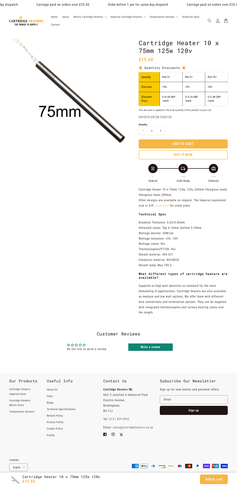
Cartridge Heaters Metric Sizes (19, 403)
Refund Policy (55, 415)
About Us (52, 389)
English (16, 467)
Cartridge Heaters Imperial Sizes (19, 391)
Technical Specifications (61, 409)
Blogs (50, 402)
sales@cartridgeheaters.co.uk (133, 427)
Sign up (193, 410)
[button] (210, 21)
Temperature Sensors (21, 411)
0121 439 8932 (119, 419)
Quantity (143, 124)
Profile (51, 435)
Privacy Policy (55, 422)
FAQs (50, 396)
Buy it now (183, 155)
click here (163, 205)
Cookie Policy (55, 428)
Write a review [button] (150, 347)
